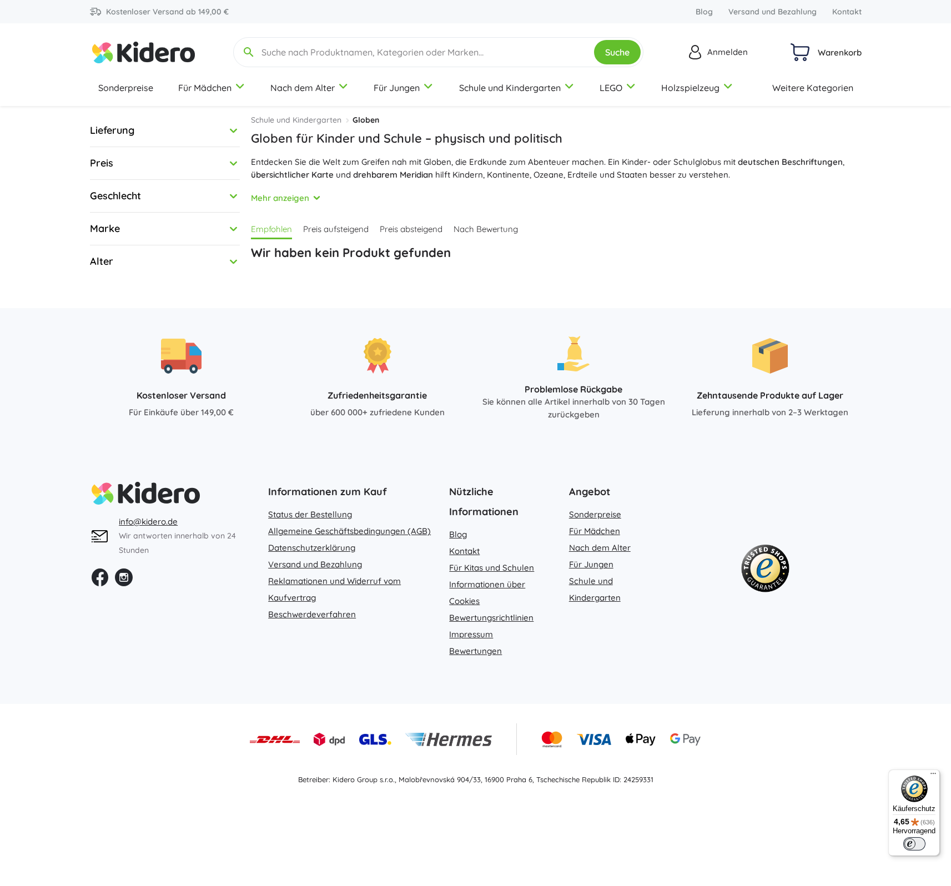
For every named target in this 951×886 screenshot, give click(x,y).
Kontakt (847, 12)
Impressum (471, 634)
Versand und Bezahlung (772, 12)
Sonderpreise (125, 87)
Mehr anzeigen (280, 198)
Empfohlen (271, 229)
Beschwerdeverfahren (312, 614)
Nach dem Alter (302, 87)
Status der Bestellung (310, 514)
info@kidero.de (148, 521)
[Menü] (933, 776)
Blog (704, 12)
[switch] (914, 843)
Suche (617, 52)
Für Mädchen (205, 87)
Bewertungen (475, 651)
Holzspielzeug (690, 87)
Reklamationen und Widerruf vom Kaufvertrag (334, 589)
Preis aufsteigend (336, 229)
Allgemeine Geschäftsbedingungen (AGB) (349, 531)
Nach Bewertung (486, 229)
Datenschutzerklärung (311, 547)
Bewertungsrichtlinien (491, 617)
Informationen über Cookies (487, 592)
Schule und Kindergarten (510, 87)
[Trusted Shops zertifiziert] (765, 570)
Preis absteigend (411, 229)
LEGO (611, 87)
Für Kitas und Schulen (491, 567)
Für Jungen (397, 87)
